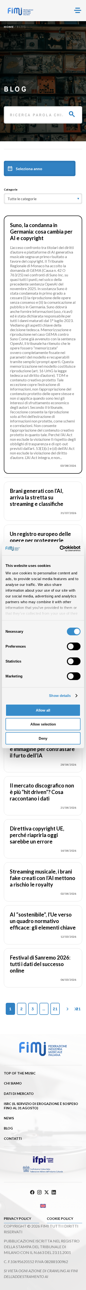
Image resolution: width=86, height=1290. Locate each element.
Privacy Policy (17, 1218)
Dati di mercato (19, 1094)
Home (9, 27)
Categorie (10, 189)
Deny (43, 738)
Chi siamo (13, 1083)
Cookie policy (60, 1218)
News (9, 1118)
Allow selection (43, 724)
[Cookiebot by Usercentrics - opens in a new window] (61, 549)
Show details (60, 696)
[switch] (74, 646)
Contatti (13, 1138)
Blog (8, 1128)
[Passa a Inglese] (43, 1206)
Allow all (43, 710)
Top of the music (20, 1073)
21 (55, 1008)
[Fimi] (20, 11)
